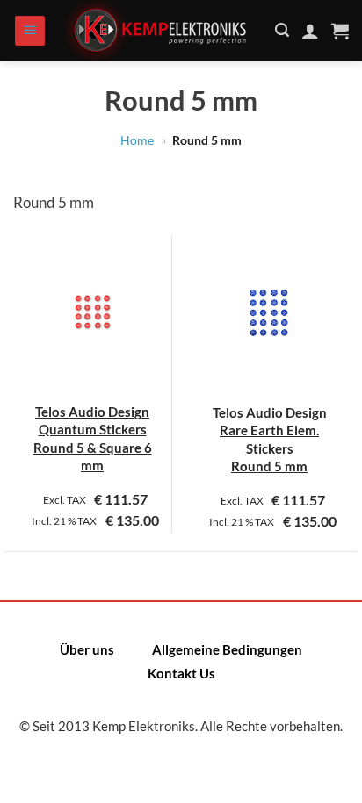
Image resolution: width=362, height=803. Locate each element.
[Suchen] (282, 30)
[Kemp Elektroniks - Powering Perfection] (161, 30)
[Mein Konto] (310, 30)
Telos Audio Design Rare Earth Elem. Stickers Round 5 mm (270, 439)
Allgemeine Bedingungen (227, 649)
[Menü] (30, 31)
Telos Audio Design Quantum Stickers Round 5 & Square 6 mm (92, 438)
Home (137, 140)
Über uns (87, 649)
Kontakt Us (181, 673)
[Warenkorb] (340, 30)
